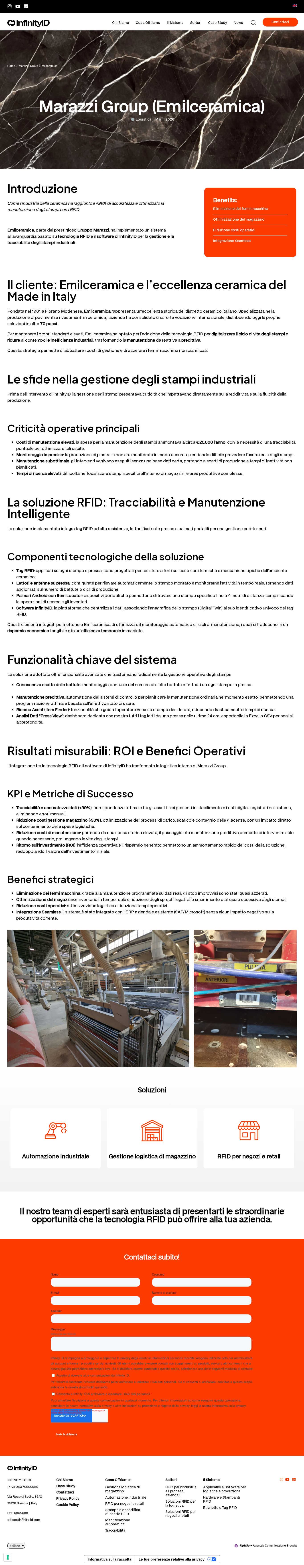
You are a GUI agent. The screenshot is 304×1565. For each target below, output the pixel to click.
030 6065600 (17, 1513)
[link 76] (28, 1468)
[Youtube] (18, 6)
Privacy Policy (67, 1498)
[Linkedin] (26, 6)
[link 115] (294, 1479)
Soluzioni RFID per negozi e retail (180, 1513)
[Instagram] (9, 6)
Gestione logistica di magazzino (122, 1489)
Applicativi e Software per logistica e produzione (224, 1489)
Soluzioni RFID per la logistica (180, 1503)
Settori (195, 23)
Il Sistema (175, 23)
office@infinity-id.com (23, 1520)
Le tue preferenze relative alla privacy (172, 1559)
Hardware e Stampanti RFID (221, 1499)
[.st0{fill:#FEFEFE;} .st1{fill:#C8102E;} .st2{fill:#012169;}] (295, 5)
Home (11, 66)
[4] (8, 1557)
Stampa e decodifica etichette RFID (122, 1511)
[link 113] (281, 1479)
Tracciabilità (115, 1530)
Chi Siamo (120, 23)
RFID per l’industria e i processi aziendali (181, 1491)
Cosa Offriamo (148, 23)
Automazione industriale (125, 1497)
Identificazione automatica (117, 1522)
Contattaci (65, 1492)
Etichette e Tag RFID (220, 1507)
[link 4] (28, 23)
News (238, 23)
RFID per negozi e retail (124, 1503)
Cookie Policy (67, 1505)
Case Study (217, 23)
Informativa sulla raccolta (109, 1559)
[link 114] (287, 1479)
